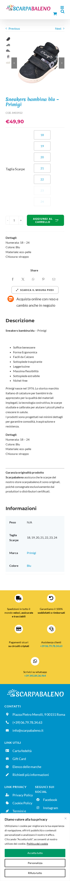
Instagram (50, 808)
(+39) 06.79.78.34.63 (27, 722)
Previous (14, 28)
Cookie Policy (22, 803)
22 (42, 179)
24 (42, 201)
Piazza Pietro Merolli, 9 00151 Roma (39, 714)
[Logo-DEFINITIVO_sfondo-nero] (35, 689)
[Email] (53, 279)
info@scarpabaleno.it (28, 730)
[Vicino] (65, 818)
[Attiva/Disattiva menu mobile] (62, 7)
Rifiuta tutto (35, 873)
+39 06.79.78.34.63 (51, 646)
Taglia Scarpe (15, 169)
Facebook (50, 800)
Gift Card (19, 759)
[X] (23, 279)
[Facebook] (12, 279)
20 (42, 157)
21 (42, 168)
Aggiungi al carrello (43, 220)
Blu (29, 565)
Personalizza (35, 863)
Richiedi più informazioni (31, 775)
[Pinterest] (43, 279)
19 (42, 146)
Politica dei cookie (37, 843)
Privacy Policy (23, 795)
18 (42, 135)
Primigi (31, 553)
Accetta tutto (35, 853)
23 (42, 190)
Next (58, 28)
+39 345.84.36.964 (35, 675)
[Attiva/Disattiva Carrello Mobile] (55, 14)
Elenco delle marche (27, 767)
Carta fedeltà (22, 751)
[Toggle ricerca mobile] (62, 11)
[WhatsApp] (33, 279)
